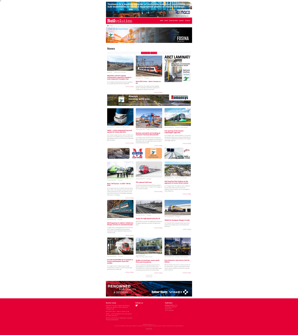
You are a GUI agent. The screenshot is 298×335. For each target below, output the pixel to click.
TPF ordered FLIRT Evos (144, 182)
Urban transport (126, 127)
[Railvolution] (120, 20)
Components (119, 127)
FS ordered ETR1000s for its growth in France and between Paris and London (120, 261)
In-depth (187, 20)
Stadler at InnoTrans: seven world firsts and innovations (147, 261)
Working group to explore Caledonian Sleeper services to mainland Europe (120, 224)
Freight (148, 129)
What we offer (173, 20)
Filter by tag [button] (153, 53)
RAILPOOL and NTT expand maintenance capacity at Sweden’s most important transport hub (119, 77)
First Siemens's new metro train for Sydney (177, 261)
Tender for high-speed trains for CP (148, 218)
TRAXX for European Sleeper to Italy (177, 220)
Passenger (123, 72)
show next (149, 276)
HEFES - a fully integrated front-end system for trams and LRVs (119, 131)
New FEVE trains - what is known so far (148, 82)
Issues (166, 20)
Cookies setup (149, 328)
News (161, 20)
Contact (181, 20)
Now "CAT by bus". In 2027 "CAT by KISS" (119, 184)
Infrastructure (117, 72)
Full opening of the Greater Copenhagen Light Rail (174, 131)
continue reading (129, 86)
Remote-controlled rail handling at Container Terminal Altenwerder (148, 134)
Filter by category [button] (145, 53)
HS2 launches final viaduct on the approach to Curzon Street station (176, 182)
